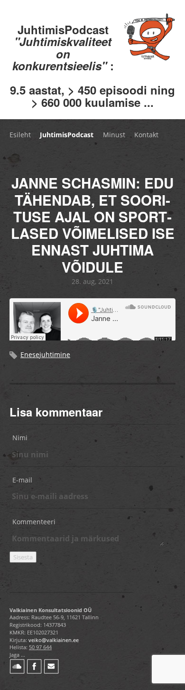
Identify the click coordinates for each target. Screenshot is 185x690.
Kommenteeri (34, 521)
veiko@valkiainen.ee (53, 639)
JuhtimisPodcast (66, 134)
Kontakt (146, 134)
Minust (114, 134)
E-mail (22, 479)
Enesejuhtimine (45, 354)
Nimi (20, 437)
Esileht (20, 134)
